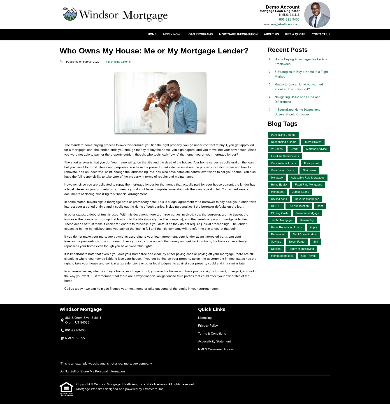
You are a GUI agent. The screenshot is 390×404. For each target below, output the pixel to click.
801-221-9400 (289, 19)
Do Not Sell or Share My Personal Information (92, 371)
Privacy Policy (208, 325)
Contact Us (321, 34)
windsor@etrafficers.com (281, 24)
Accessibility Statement (214, 341)
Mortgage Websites (90, 389)
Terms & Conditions (212, 333)
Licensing (205, 317)
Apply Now (171, 34)
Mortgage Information (238, 34)
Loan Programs (200, 34)
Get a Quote (295, 34)
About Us (271, 34)
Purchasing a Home (118, 61)
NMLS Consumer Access (216, 349)
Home (152, 34)
